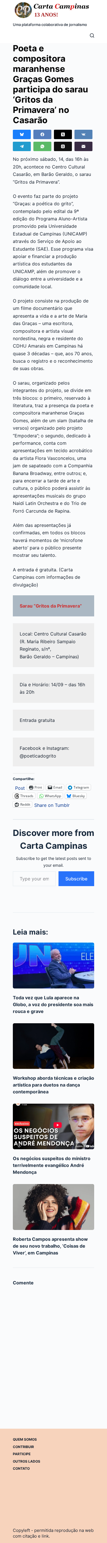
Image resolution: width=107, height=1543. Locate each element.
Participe (22, 1454)
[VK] (83, 134)
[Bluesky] (22, 134)
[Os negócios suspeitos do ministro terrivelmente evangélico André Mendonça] (53, 1126)
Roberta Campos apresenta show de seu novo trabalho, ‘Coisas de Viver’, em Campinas (50, 1246)
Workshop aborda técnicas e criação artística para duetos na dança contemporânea (53, 1085)
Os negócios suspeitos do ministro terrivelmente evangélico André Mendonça (51, 1165)
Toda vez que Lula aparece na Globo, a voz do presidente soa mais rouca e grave (53, 1004)
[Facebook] (42, 134)
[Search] (92, 35)
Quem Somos (25, 1439)
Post (20, 787)
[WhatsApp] (42, 146)
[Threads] (63, 146)
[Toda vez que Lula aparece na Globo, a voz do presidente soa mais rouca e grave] (53, 965)
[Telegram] (22, 146)
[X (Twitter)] (63, 134)
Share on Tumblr (52, 804)
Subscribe (76, 879)
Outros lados (26, 1461)
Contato (21, 1468)
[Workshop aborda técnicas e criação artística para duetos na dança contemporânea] (53, 1046)
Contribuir (23, 1447)
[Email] (83, 146)
